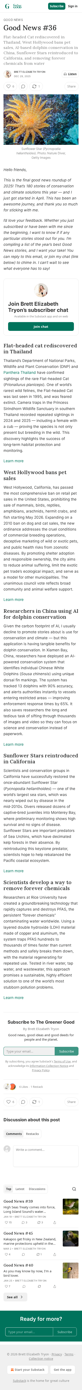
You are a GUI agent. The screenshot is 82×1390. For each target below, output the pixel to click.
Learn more (13, 461)
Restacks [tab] (32, 1134)
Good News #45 (18, 1233)
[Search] (74, 1189)
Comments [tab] (14, 1134)
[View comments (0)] (23, 86)
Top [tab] (8, 1189)
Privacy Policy (40, 1070)
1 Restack (37, 1087)
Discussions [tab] (37, 1189)
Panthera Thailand (19, 372)
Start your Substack (30, 1370)
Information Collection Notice (49, 1066)
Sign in (73, 6)
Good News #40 (18, 1265)
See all (12, 1297)
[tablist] (22, 1133)
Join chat (41, 326)
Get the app (63, 1370)
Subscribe (57, 6)
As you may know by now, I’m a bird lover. (27, 1273)
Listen (72, 74)
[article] (41, 1212)
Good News (13, 20)
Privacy (57, 1354)
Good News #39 (18, 1201)
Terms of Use (62, 1061)
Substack (19, 1381)
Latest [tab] (20, 1189)
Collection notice (41, 1358)
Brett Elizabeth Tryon (29, 71)
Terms (69, 1354)
